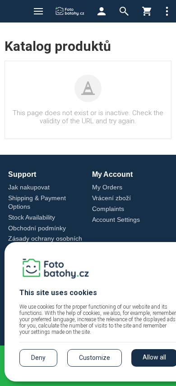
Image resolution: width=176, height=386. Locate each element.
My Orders (107, 187)
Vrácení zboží (111, 198)
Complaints (108, 208)
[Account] (101, 11)
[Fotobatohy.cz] (70, 11)
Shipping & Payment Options (37, 202)
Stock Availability (31, 217)
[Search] (124, 11)
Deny (38, 357)
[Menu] (38, 11)
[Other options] (167, 11)
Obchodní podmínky (37, 228)
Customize (94, 357)
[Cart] (146, 11)
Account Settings (116, 219)
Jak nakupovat (29, 187)
